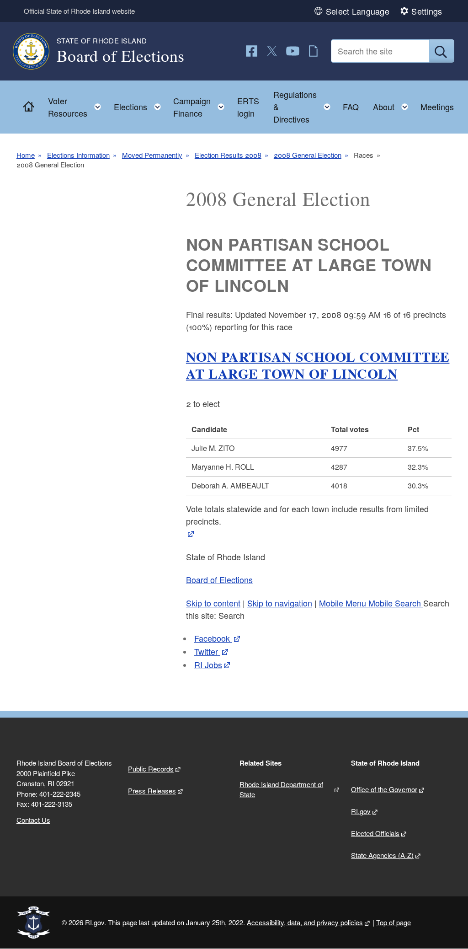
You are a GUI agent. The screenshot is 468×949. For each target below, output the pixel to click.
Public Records (151, 768)
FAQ (351, 107)
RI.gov (361, 811)
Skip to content (213, 603)
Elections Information (78, 155)
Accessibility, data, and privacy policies (305, 922)
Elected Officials (375, 833)
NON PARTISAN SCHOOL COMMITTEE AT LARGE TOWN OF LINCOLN (318, 365)
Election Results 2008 (228, 155)
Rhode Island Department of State (281, 789)
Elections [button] (140, 105)
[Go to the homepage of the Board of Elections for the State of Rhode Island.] (36, 51)
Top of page (393, 922)
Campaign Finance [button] (201, 107)
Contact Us (33, 820)
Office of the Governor (384, 789)
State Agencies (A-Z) (382, 855)
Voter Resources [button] (77, 107)
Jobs (208, 664)
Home (25, 155)
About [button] (393, 105)
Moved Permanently (152, 155)
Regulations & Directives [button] (304, 106)
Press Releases (152, 790)
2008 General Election (307, 155)
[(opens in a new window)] (251, 51)
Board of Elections (219, 579)
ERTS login (248, 107)
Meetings (437, 107)
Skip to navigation (279, 603)
